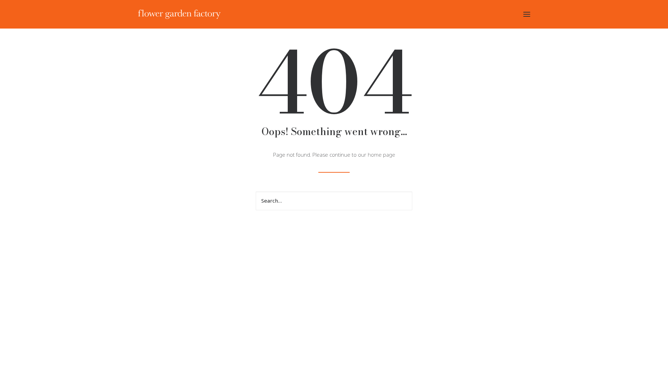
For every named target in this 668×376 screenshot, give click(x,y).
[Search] (334, 200)
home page (381, 154)
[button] (527, 14)
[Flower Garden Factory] (179, 14)
